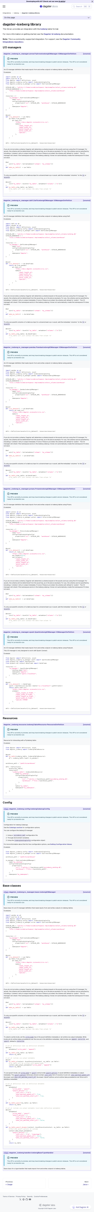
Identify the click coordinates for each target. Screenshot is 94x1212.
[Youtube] (30, 1200)
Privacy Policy (21, 1196)
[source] (86, 54)
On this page (9, 17)
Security (30, 1196)
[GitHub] (26, 1200)
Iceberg (43, 29)
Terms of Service (8, 1196)
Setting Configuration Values (61, 844)
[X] (20, 1200)
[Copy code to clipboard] (87, 77)
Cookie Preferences (40, 1196)
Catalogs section (15, 827)
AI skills (61, 1)
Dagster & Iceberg (52, 34)
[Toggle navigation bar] (4, 6)
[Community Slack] (23, 1200)
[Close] (92, 1)
